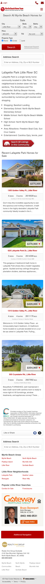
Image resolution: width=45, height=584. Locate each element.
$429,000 (34, 304)
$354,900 (34, 367)
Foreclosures (27, 488)
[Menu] (41, 9)
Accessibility (6, 581)
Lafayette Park (7, 475)
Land (23, 40)
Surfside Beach (28, 465)
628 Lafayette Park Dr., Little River (22, 250)
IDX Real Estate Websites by (12, 579)
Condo (14, 40)
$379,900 (34, 243)
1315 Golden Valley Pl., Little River (22, 310)
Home (5, 40)
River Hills (26, 478)
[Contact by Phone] (36, 2)
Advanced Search (31, 46)
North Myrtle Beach (29, 458)
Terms (16, 581)
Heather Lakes (27, 475)
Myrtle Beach (6, 458)
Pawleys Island (7, 462)
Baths (35, 24)
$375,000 (35, 183)
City (3, 24)
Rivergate (5, 478)
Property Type (7, 38)
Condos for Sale (8, 488)
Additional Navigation (22, 534)
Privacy (23, 581)
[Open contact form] (42, 2)
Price (4, 31)
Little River (5, 465)
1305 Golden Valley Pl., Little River (22, 190)
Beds (24, 24)
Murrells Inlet (27, 462)
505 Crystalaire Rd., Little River (22, 374)
